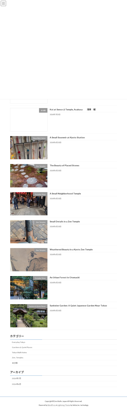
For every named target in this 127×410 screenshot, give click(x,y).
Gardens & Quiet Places (22, 347)
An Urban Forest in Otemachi (65, 277)
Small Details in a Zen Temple (65, 221)
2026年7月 (16, 378)
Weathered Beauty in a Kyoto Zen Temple (71, 249)
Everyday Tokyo (18, 342)
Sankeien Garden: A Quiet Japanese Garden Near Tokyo (78, 305)
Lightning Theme (64, 405)
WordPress (52, 405)
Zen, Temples (17, 357)
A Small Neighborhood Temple (65, 193)
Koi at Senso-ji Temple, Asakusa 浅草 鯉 (74, 109)
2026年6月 (16, 384)
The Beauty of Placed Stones (64, 165)
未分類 (15, 363)
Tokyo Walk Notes (19, 352)
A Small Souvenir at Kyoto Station (67, 137)
